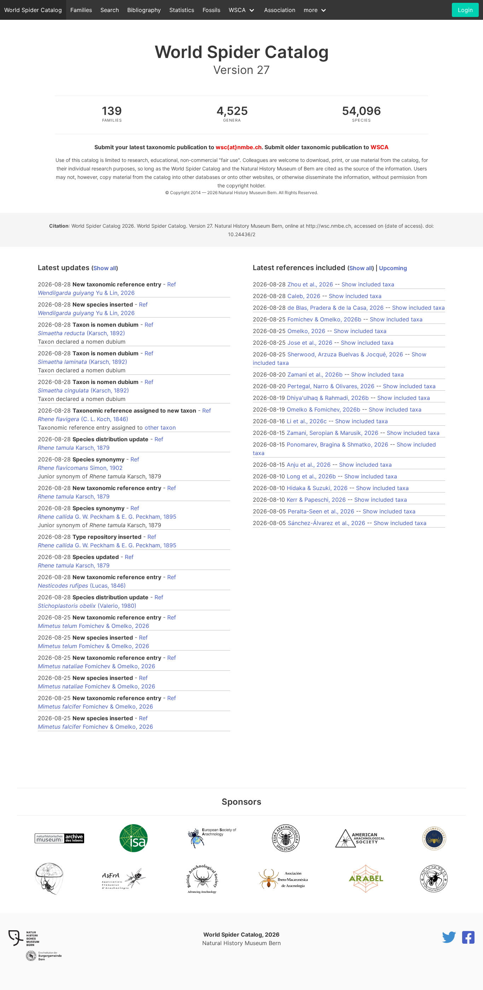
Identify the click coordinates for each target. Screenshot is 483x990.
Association (279, 9)
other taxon (160, 427)
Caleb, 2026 (303, 295)
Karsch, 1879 (74, 447)
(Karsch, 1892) (81, 333)
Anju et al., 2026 (309, 464)
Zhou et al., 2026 (310, 284)
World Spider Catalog (33, 9)
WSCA (237, 9)
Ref (171, 284)
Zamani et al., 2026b (315, 374)
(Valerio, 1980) (87, 605)
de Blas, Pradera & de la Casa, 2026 (335, 307)
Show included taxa (368, 284)
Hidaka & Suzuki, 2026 (317, 487)
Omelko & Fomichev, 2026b (323, 409)
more (311, 9)
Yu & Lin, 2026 (86, 292)
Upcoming (393, 268)
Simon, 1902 (80, 467)
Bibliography (144, 9)
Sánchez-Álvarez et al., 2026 (326, 522)
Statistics (181, 9)
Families (81, 9)
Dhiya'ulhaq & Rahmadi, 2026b (328, 397)
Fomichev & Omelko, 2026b (324, 319)
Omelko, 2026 (306, 330)
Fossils (211, 9)
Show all (104, 268)
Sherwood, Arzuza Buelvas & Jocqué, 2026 (345, 354)
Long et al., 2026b (311, 476)
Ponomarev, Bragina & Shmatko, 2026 (337, 444)
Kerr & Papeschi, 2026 (316, 499)
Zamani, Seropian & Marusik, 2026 (332, 432)
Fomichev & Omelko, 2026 (93, 625)
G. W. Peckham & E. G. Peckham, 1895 (107, 516)
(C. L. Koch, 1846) (83, 419)
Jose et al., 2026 (309, 342)
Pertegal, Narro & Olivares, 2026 (330, 386)
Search (109, 9)
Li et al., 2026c (307, 421)
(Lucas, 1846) (82, 585)
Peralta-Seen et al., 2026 (321, 511)
